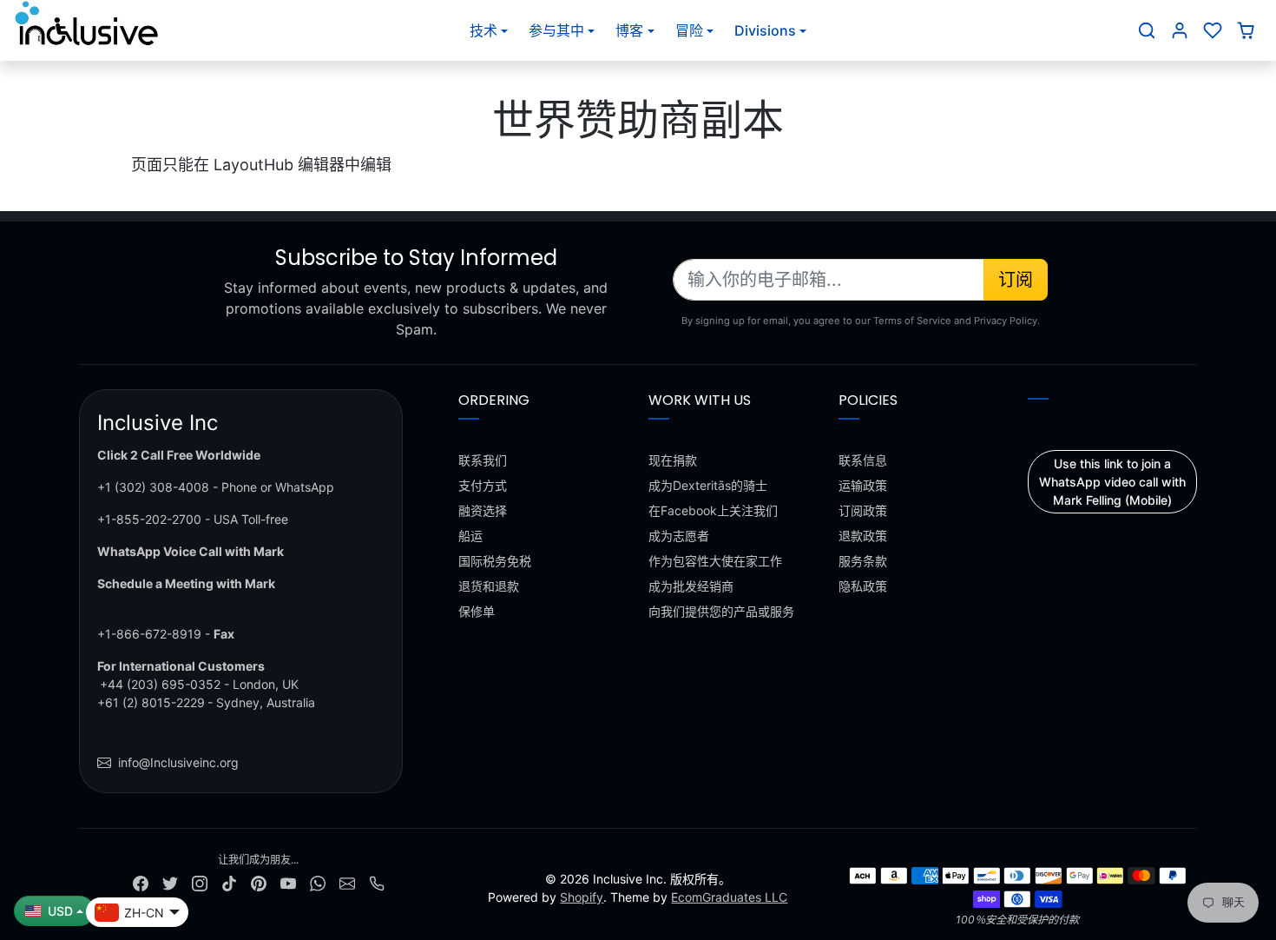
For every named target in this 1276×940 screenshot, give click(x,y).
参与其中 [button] (556, 30)
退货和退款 (488, 586)
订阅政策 (863, 510)
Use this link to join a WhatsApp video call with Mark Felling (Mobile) (1112, 481)
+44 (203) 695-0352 (160, 684)
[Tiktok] (229, 882)
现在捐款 (672, 460)
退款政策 (863, 535)
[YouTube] (288, 882)
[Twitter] (170, 882)
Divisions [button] (765, 30)
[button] (1146, 30)
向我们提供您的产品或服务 (721, 611)
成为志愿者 (678, 535)
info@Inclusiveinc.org (178, 762)
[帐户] (1179, 30)
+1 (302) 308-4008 (153, 487)
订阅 (1015, 279)
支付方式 (482, 485)
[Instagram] (199, 882)
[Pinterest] (258, 882)
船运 (470, 535)
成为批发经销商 (690, 586)
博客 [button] (629, 30)
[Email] (347, 882)
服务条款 (863, 560)
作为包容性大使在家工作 (715, 560)
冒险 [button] (689, 30)
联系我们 (482, 460)
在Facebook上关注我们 (713, 510)
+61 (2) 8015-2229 (151, 702)
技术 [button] (483, 30)
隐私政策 (863, 586)
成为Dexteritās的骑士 (707, 485)
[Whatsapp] (317, 882)
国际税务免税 (494, 560)
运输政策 (863, 485)
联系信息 (863, 460)
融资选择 (482, 510)
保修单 (476, 611)
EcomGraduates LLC (729, 897)
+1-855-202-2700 (149, 519)
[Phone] (376, 882)
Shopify (581, 897)
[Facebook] (140, 882)
